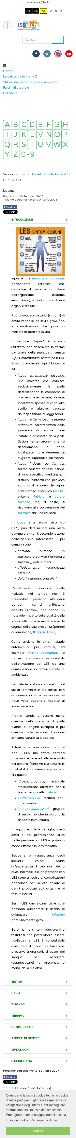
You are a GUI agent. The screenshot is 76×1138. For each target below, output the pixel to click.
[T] (32, 145)
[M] (40, 135)
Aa (28, 11)
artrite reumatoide (44, 653)
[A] (7, 125)
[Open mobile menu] (4, 66)
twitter (47, 54)
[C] (24, 125)
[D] (32, 125)
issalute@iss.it (39, 2)
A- (51, 10)
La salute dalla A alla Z (20, 76)
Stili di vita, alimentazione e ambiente (30, 82)
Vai (58, 40)
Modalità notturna (21, 11)
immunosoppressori (32, 809)
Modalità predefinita (14, 11)
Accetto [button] (38, 1130)
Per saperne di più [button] (44, 1120)
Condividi (10, 207)
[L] (32, 135)
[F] (49, 125)
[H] (65, 125)
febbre (39, 497)
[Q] (7, 145)
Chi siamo (10, 93)
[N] (49, 135)
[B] (15, 125)
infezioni (58, 915)
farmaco (24, 513)
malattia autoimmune (48, 278)
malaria (51, 792)
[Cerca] (5, 99)
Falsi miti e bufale (16, 88)
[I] (7, 135)
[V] (49, 145)
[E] (40, 125)
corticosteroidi (28, 798)
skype (69, 54)
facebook (36, 54)
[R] (15, 145)
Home (7, 71)
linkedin (58, 54)
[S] (24, 145)
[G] (57, 125)
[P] (65, 135)
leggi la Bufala (44, 632)
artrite (59, 491)
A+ (60, 10)
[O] (57, 135)
